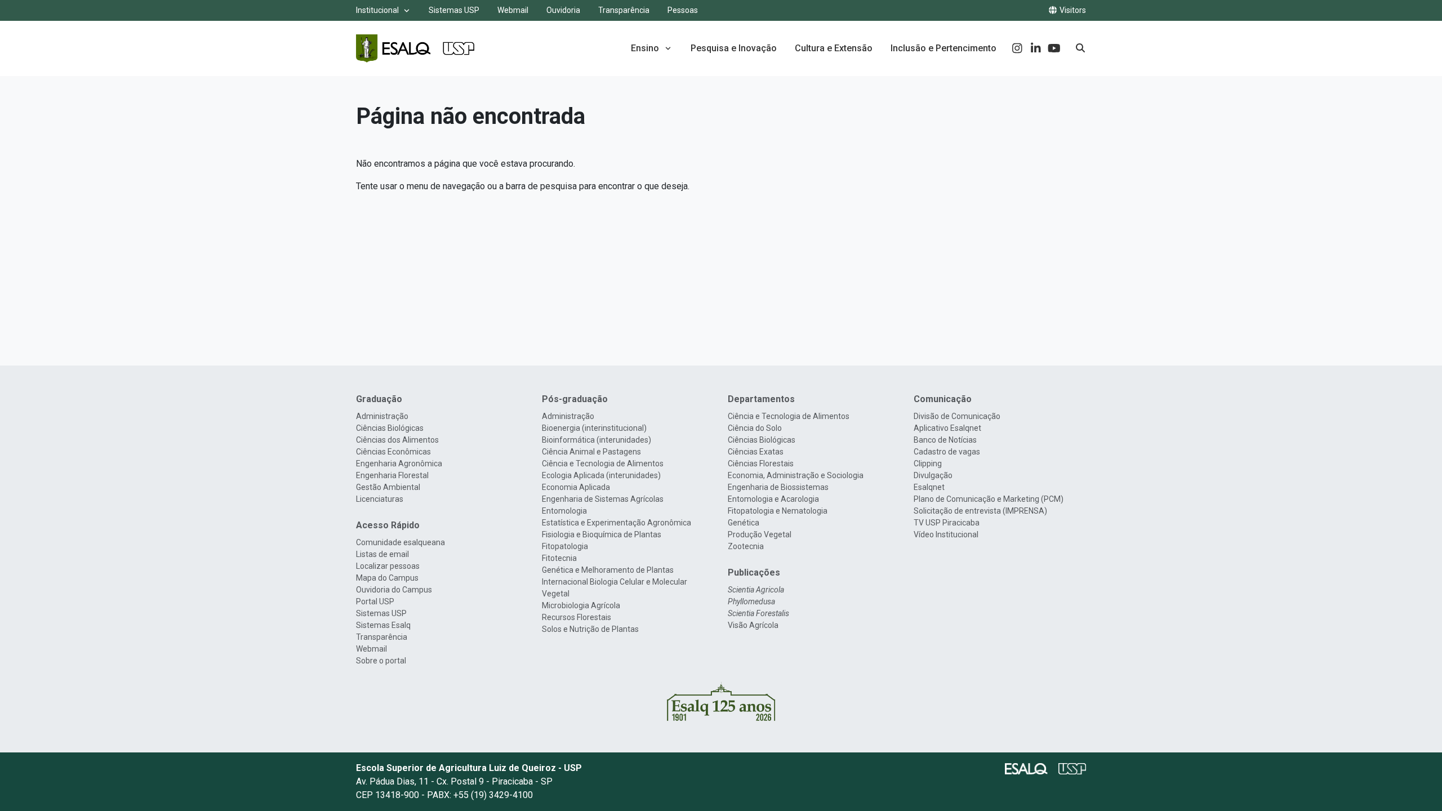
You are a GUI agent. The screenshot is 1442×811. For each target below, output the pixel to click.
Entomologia (564, 510)
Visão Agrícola (753, 625)
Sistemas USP (454, 10)
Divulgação (933, 475)
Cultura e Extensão (834, 48)
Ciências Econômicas (393, 451)
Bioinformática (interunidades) (596, 439)
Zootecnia (746, 546)
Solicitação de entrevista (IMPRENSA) (980, 510)
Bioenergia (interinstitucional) (594, 428)
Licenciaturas (379, 498)
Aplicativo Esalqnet (947, 428)
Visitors (1072, 10)
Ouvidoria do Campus (394, 589)
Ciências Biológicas (390, 428)
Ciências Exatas (756, 451)
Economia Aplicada (576, 487)
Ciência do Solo (755, 428)
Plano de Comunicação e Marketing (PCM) (988, 498)
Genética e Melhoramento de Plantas (608, 569)
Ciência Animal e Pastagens (591, 451)
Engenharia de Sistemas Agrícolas (603, 498)
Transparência (623, 10)
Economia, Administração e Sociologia (796, 475)
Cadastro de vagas (947, 451)
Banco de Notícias (945, 439)
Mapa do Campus (387, 577)
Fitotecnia (559, 558)
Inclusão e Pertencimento (943, 48)
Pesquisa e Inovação (734, 48)
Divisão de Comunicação (957, 416)
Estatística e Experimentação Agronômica (616, 522)
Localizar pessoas (388, 566)
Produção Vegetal (759, 534)
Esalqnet (929, 487)
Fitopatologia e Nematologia (777, 510)
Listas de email (382, 554)
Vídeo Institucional (946, 534)
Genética (743, 522)
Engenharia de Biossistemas (778, 487)
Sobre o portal (381, 660)
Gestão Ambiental (388, 487)
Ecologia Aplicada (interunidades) (601, 475)
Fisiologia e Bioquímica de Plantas (601, 534)
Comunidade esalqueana (400, 542)
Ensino (645, 48)
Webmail (512, 10)
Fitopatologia (565, 546)
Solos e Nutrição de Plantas (590, 629)
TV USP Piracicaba (947, 522)
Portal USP (375, 601)
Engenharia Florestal (392, 475)
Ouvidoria (563, 10)
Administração (382, 416)
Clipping (928, 463)
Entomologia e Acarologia (773, 498)
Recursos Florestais (576, 617)
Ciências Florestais (761, 463)
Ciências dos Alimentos (397, 439)
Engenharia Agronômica (399, 463)
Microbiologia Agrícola (581, 605)
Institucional (377, 10)
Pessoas (682, 10)
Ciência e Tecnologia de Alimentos (603, 463)
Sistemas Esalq (383, 625)
